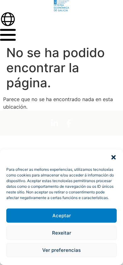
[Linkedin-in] (54, 123)
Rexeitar (61, 233)
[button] (113, 157)
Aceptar (61, 216)
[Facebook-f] (68, 123)
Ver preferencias (61, 250)
